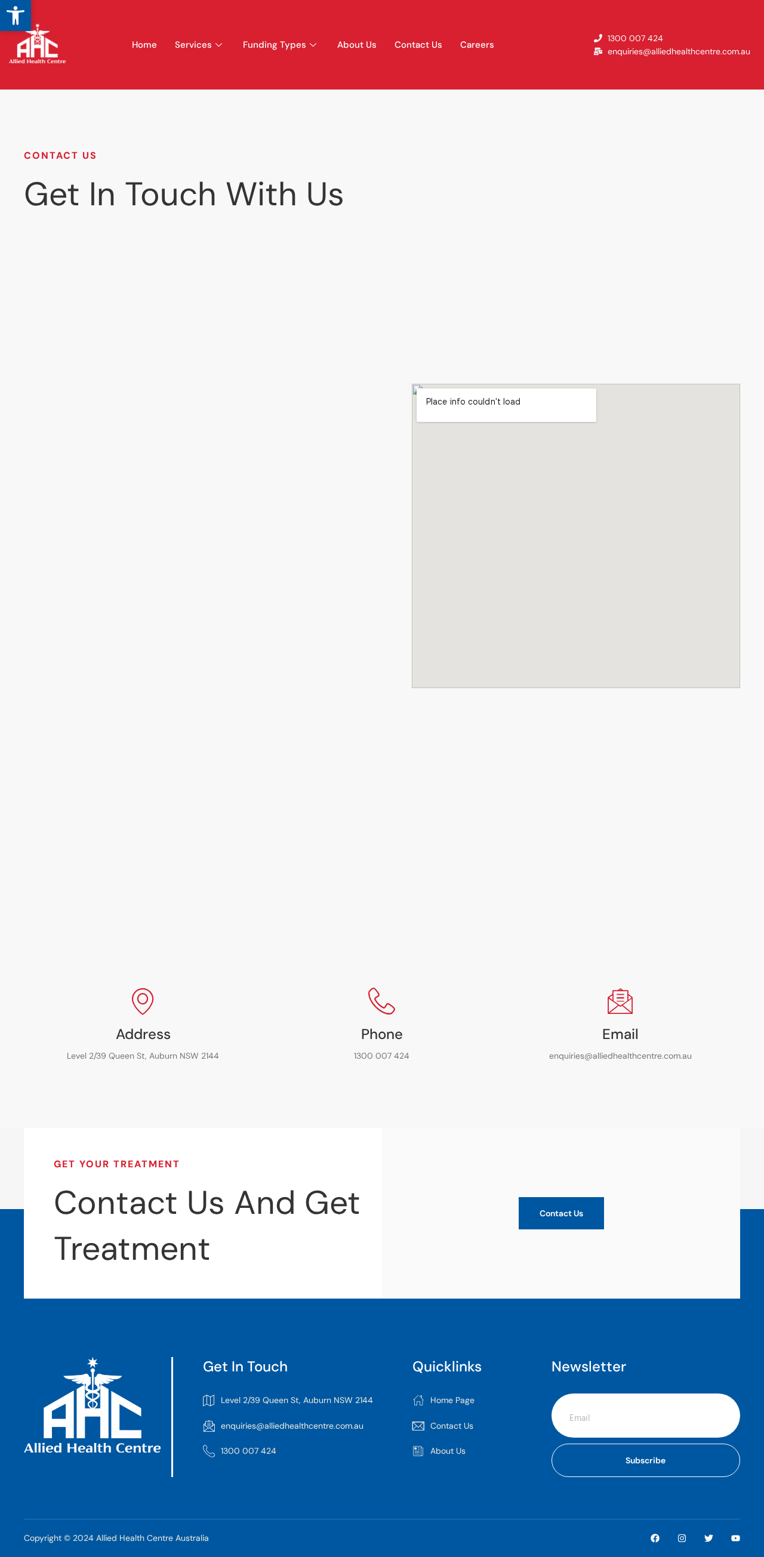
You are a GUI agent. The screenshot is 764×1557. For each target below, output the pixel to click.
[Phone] (381, 1001)
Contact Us (418, 45)
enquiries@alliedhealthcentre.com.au (292, 1425)
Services (193, 45)
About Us (357, 45)
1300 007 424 (248, 1450)
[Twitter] (708, 1538)
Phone (382, 1034)
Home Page (452, 1400)
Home (144, 45)
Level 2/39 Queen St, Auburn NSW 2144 (297, 1400)
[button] (15, 15)
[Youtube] (735, 1538)
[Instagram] (681, 1538)
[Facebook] (655, 1538)
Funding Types (274, 45)
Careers (477, 45)
